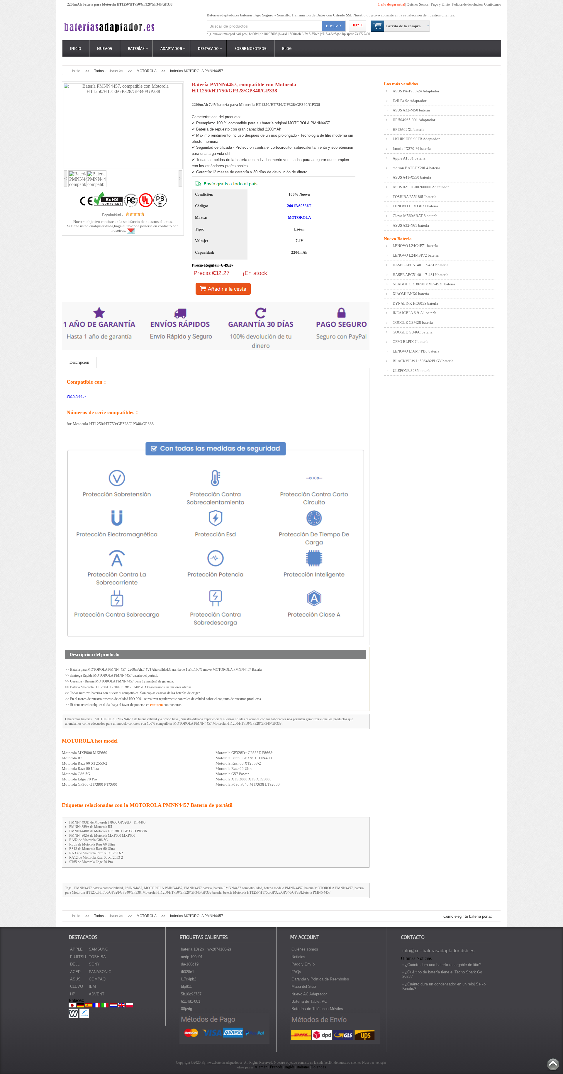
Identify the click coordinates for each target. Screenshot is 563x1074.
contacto (156, 705)
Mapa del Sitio (303, 986)
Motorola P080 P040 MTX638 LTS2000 (248, 784)
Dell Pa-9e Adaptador (409, 101)
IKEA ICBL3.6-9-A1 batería (415, 313)
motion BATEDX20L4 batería (416, 168)
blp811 (186, 986)
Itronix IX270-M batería (412, 148)
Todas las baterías (109, 71)
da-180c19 (190, 964)
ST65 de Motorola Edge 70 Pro (91, 862)
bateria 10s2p (192, 949)
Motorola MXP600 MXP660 (84, 753)
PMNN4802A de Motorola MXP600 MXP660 (102, 836)
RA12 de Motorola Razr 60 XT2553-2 (96, 858)
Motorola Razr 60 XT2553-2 (84, 763)
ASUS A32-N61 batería (411, 225)
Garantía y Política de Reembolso (320, 979)
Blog (287, 48)
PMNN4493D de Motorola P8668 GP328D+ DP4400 (107, 822)
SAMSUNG (98, 949)
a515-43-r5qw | (331, 34)
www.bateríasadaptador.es (224, 1063)
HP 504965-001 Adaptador (414, 120)
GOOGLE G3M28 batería (413, 322)
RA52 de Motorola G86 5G (88, 840)
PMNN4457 (77, 396)
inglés (289, 1067)
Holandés (318, 1067)
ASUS (75, 979)
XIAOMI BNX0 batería (411, 294)
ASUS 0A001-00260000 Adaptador (421, 187)
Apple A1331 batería (409, 158)
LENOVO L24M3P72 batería (416, 255)
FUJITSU (78, 957)
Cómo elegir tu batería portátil (468, 916)
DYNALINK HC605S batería (415, 303)
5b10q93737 (191, 994)
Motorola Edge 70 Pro (79, 779)
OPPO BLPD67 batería (410, 341)
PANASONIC (100, 972)
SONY (94, 964)
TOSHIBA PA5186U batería (414, 196)
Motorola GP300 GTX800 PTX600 (89, 784)
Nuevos (104, 48)
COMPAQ (97, 979)
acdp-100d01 (192, 957)
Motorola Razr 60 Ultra (80, 768)
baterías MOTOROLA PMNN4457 (196, 71)
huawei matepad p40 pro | (231, 34)
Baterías (136, 48)
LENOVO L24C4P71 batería (415, 245)
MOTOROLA (147, 71)
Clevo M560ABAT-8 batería (415, 216)
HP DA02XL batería (408, 129)
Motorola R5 (72, 758)
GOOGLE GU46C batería (413, 332)
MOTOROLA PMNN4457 (114, 719)
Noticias (298, 957)
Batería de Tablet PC (309, 1001)
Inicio (75, 48)
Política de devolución (467, 4)
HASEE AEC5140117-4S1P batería (420, 265)
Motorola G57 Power (232, 774)
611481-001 (190, 1001)
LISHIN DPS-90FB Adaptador (416, 139)
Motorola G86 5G (76, 774)
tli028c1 (187, 972)
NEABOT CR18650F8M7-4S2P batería (424, 284)
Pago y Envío (303, 964)
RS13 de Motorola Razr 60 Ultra (92, 849)
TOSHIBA (97, 957)
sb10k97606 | (269, 34)
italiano (303, 1067)
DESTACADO (208, 48)
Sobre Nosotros (250, 48)
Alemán (261, 1067)
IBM (92, 986)
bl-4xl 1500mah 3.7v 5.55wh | (300, 34)
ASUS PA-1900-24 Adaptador (416, 91)
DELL (74, 964)
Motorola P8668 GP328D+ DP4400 (244, 758)
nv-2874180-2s (219, 949)
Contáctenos (492, 4)
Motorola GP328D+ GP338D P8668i (245, 753)
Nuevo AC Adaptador (309, 994)
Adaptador (171, 48)
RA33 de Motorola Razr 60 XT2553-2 (96, 853)
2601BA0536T (299, 206)
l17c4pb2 (188, 979)
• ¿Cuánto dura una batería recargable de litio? (441, 965)
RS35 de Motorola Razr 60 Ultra (92, 844)
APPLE (76, 949)
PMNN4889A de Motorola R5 (90, 827)
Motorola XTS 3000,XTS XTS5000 (244, 779)
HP (72, 994)
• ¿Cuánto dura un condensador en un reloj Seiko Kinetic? (444, 986)
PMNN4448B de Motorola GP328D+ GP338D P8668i (108, 831)
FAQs (296, 972)
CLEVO (76, 986)
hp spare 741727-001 (357, 34)
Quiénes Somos (418, 4)
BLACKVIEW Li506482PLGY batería (423, 361)
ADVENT (96, 994)
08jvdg (186, 1009)
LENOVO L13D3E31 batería (415, 206)
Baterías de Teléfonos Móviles (317, 1009)
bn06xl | (254, 34)
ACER (75, 972)
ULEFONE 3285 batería (411, 370)
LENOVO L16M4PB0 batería (416, 351)
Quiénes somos (304, 949)
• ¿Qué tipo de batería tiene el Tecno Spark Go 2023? (442, 974)
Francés (276, 1067)
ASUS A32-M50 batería (411, 110)
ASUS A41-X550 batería (412, 177)
